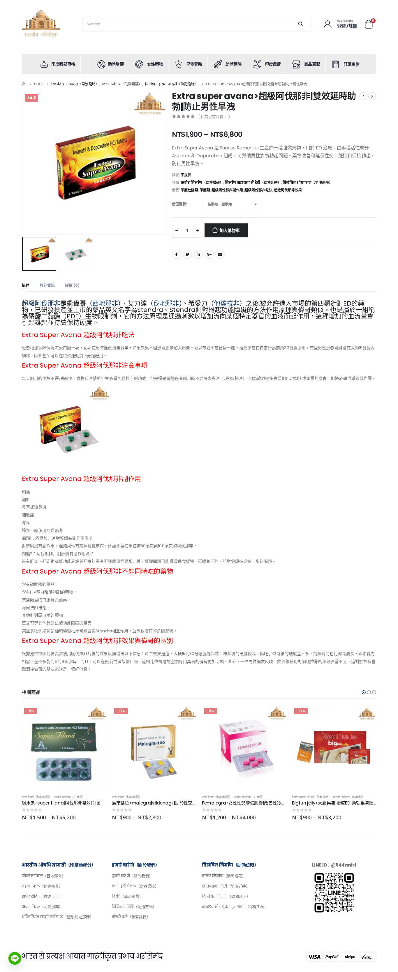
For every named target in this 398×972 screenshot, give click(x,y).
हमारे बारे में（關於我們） (132, 876)
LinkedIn (198, 254)
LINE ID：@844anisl (334, 865)
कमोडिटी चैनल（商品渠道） (135, 886)
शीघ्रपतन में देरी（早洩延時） (226, 886)
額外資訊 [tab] (47, 285)
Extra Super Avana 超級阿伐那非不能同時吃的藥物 (97, 571)
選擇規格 (96, 715)
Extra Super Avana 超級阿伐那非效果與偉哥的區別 (97, 640)
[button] (363, 692)
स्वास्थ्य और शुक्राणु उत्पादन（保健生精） (235, 906)
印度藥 (205, 190)
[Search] (301, 24)
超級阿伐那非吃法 (258, 190)
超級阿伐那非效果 (288, 190)
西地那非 (105, 303)
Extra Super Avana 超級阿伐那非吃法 (78, 334)
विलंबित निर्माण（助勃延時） (226, 896)
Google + (209, 254)
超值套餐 (179, 204)
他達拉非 (226, 303)
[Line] (14, 958)
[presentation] (23, 162)
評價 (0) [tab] (72, 285)
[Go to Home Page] (24, 84)
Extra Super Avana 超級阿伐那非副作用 (81, 478)
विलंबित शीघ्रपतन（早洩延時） (307, 182)
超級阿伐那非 (41, 303)
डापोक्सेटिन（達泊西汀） (42, 896)
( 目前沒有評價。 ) (214, 116)
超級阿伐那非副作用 (227, 190)
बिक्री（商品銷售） (127, 896)
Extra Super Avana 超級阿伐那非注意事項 (84, 365)
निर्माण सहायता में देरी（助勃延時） (253, 182)
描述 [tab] (25, 285)
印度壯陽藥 (189, 190)
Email (220, 254)
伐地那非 (166, 303)
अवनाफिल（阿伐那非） (42, 906)
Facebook (176, 254)
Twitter (187, 254)
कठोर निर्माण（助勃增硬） (202, 182)
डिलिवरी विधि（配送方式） (134, 906)
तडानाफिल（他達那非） (42, 886)
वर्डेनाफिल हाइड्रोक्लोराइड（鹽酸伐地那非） (58, 917)
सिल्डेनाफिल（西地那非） (44, 876)
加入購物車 (230, 230)
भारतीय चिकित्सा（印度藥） (69, 797)
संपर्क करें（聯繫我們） (131, 917)
